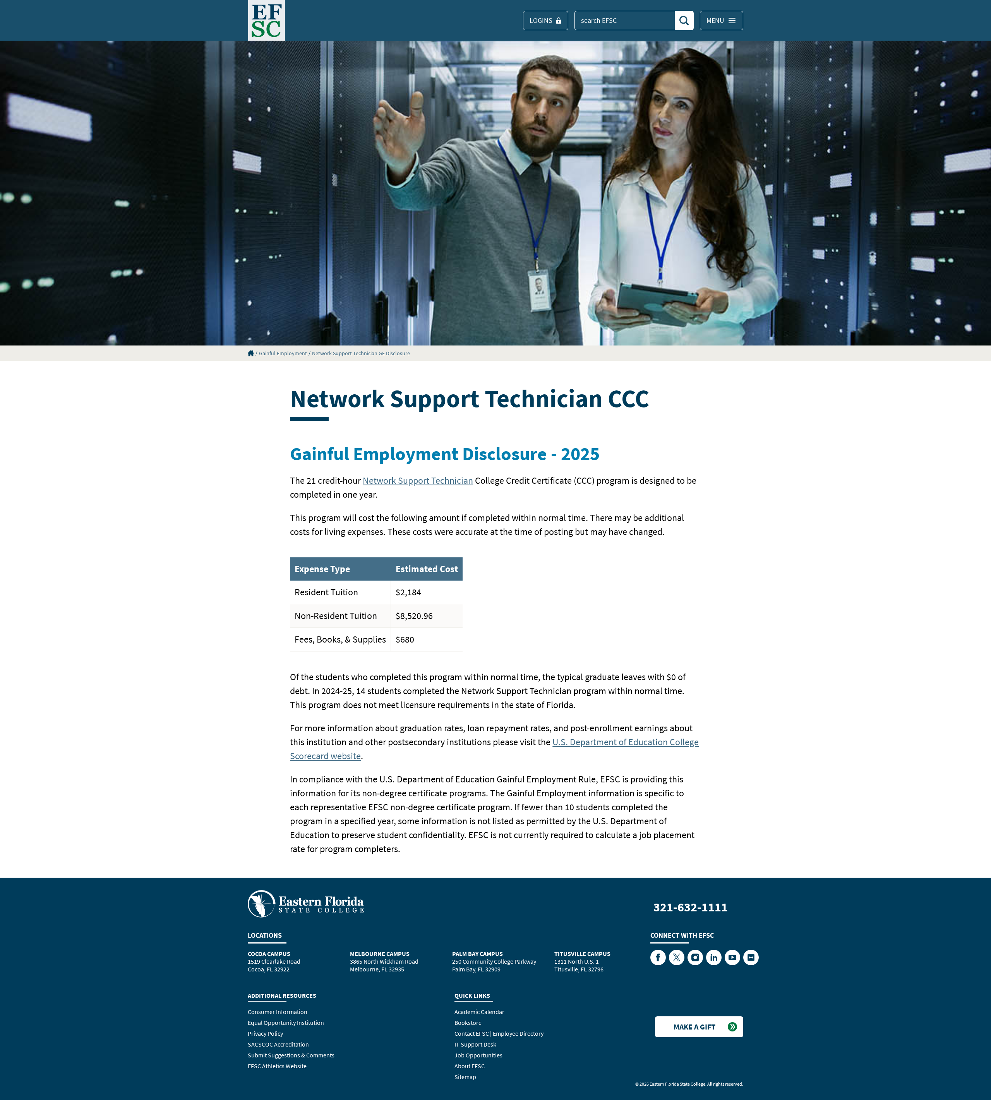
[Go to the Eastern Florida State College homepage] (306, 903)
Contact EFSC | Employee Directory (499, 1033)
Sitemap (465, 1077)
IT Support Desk (475, 1044)
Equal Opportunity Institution (286, 1022)
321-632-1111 (690, 907)
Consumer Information (277, 1012)
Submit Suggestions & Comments (291, 1055)
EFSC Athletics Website (277, 1066)
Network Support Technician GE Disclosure (361, 353)
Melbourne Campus (380, 953)
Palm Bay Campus (477, 953)
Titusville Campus (582, 953)
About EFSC (469, 1066)
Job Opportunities (478, 1055)
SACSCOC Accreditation (278, 1044)
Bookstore (468, 1022)
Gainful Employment (283, 353)
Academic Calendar (479, 1012)
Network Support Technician (418, 480)
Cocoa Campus (269, 953)
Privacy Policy (265, 1033)
